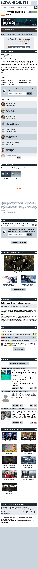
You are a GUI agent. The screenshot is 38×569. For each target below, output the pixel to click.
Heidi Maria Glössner (12, 142)
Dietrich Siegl (10, 110)
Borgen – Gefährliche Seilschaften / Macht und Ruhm (9, 285)
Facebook (4, 512)
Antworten (15, 388)
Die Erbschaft (28, 453)
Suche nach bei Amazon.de (15, 306)
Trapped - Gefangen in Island (27, 466)
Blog (29, 509)
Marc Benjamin (10, 116)
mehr (19, 157)
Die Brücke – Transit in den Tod (28, 285)
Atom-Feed (30, 512)
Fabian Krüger (10, 129)
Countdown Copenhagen (9, 492)
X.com (17, 512)
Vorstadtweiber (9, 479)
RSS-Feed (23, 512)
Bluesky (11, 512)
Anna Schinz (10, 123)
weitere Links (19, 349)
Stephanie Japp (11, 103)
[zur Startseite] (14, 2)
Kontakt (11, 507)
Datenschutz (5, 509)
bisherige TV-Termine (19, 242)
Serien (31, 517)
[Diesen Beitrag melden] (21, 388)
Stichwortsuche (23, 517)
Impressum (4, 507)
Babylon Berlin (18, 272)
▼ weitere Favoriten (18, 289)
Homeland (9, 453)
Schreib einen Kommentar (19, 363)
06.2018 (25, 82)
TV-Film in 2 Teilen (6, 55)
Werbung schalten (21, 507)
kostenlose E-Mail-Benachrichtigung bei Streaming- (20, 29)
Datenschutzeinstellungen (18, 509)
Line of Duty (9, 441)
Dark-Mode (4, 513)
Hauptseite (13, 517)
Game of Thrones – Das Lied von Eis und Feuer (9, 466)
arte (30, 82)
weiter (29, 93)
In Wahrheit (27, 441)
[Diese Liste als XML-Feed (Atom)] (36, 225)
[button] (29, 12)
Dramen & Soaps (6, 519)
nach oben (6, 517)
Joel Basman (10, 149)
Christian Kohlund (11, 136)
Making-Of (4, 56)
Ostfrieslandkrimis (28, 479)
